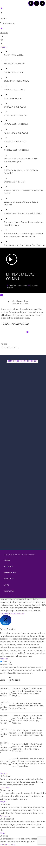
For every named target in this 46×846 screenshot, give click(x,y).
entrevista (7, 411)
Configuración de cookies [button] (9, 614)
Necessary (7, 662)
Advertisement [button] (5, 816)
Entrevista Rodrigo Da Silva (15, 415)
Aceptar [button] (21, 614)
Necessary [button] (4, 659)
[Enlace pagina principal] (5, 3)
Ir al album (3, 47)
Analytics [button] (3, 802)
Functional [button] (3, 773)
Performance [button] (4, 787)
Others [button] (2, 833)
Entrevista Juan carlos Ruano (16, 474)
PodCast (6, 527)
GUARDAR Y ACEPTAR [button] (8, 844)
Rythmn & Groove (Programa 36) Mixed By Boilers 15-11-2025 (22, 532)
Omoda (6, 470)
